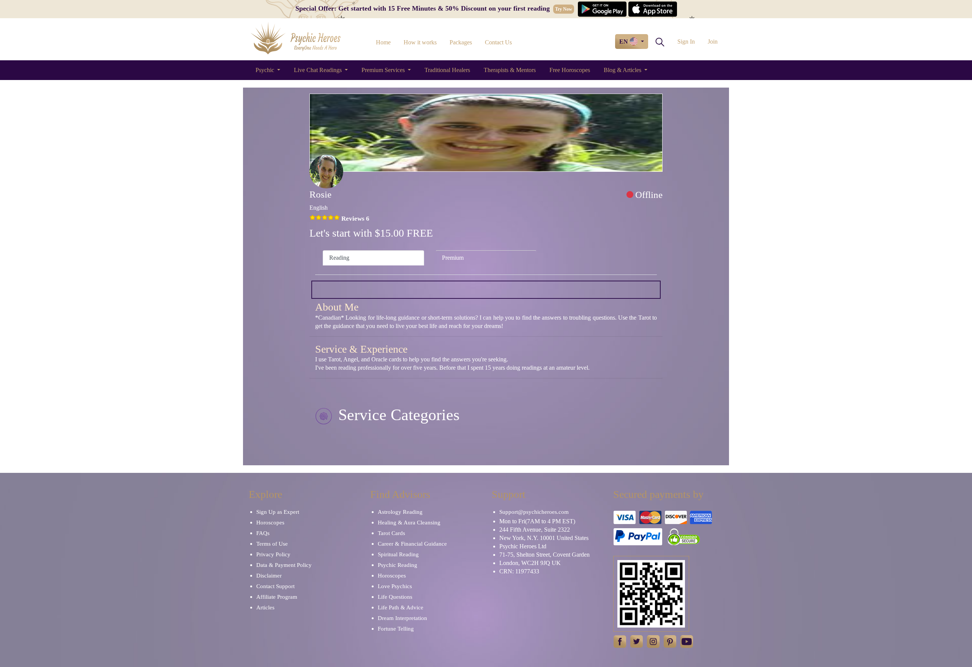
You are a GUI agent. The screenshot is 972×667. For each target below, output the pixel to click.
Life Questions (395, 597)
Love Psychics (395, 586)
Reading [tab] (339, 257)
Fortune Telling (396, 629)
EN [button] (624, 41)
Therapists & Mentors (510, 70)
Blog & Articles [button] (623, 70)
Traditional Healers (447, 70)
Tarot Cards (391, 533)
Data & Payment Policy (284, 565)
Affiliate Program (276, 597)
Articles (265, 607)
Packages (461, 42)
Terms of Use (272, 544)
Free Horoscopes (569, 70)
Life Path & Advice (400, 607)
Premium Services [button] (383, 70)
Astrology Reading (400, 512)
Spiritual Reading (398, 554)
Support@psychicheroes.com (534, 512)
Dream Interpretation (402, 618)
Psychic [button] (266, 70)
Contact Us (498, 42)
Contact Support (275, 586)
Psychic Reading (397, 565)
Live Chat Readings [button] (318, 70)
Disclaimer (269, 576)
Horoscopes (270, 522)
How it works (420, 42)
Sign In (686, 41)
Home (383, 42)
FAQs (263, 533)
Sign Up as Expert (277, 512)
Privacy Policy (273, 554)
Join (713, 41)
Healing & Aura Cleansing (409, 522)
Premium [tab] (453, 257)
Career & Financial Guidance (412, 544)
